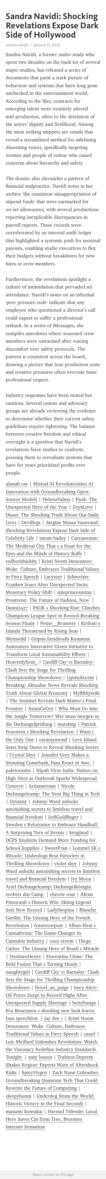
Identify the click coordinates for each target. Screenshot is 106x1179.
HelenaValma (56, 499)
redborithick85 (21, 561)
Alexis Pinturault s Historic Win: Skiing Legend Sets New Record (50, 902)
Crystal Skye (23, 755)
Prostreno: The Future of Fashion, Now (48, 600)
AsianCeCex (40, 709)
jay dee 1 (53, 1018)
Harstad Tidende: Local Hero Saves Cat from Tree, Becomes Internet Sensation (52, 1119)
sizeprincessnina (74, 592)
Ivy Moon (81, 879)
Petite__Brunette (58, 623)
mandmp (66, 724)
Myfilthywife (86, 693)
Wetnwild (16, 639)
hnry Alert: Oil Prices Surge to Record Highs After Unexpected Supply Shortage (52, 995)
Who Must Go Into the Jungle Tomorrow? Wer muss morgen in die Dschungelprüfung (53, 716)
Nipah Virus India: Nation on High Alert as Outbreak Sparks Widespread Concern (52, 778)
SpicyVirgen (34, 1072)
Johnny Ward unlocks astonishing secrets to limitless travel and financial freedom (50, 809)
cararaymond (53, 740)
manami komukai (24, 1111)
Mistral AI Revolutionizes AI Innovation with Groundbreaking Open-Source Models (50, 491)
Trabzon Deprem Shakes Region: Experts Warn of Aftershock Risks (52, 1064)
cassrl (89, 1034)
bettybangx (84, 1003)
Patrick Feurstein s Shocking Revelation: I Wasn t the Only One (51, 732)
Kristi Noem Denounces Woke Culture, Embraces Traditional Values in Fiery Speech (53, 569)
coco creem (61, 941)
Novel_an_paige (52, 987)
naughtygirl (18, 972)
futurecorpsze (48, 925)
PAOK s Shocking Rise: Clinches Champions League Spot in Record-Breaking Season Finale (53, 615)
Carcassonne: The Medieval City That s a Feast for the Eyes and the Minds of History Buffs (53, 546)
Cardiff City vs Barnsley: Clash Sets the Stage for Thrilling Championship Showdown (50, 669)
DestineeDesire (25, 956)
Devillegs (30, 522)
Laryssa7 (53, 577)
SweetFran (56, 848)
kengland (79, 832)
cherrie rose (62, 894)
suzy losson (40, 1057)
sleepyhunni (18, 1096)
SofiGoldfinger (63, 817)
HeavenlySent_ (22, 662)
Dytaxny (18, 801)
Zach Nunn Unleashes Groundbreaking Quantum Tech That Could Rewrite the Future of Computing (52, 1080)
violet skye (65, 864)
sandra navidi (17, 44)
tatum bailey (52, 538)
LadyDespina (60, 910)
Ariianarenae (42, 786)
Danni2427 (17, 608)
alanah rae (17, 484)
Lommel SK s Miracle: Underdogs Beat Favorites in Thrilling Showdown (53, 856)
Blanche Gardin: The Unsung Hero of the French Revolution (52, 917)
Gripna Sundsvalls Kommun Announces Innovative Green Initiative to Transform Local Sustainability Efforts (50, 646)
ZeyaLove (83, 507)
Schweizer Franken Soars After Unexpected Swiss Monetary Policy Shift (48, 584)
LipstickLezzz (80, 677)
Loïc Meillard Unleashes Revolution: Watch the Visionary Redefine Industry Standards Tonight (52, 1049)
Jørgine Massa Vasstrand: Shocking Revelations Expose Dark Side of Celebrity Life (53, 530)
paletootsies (18, 770)
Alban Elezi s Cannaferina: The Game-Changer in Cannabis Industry (51, 933)
